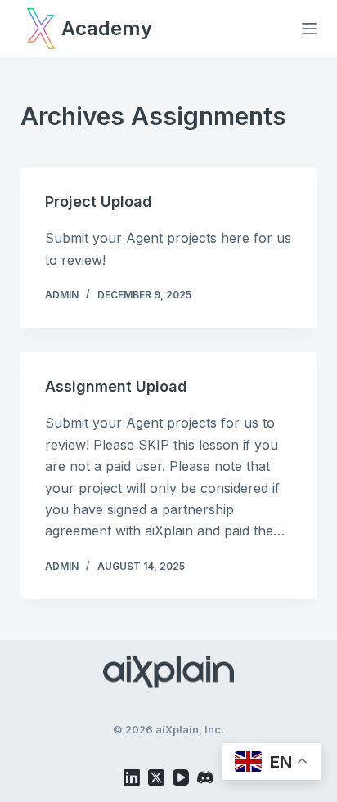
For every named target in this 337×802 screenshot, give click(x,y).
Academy (106, 28)
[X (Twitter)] (156, 777)
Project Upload (98, 201)
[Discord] (205, 777)
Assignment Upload (116, 386)
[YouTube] (181, 777)
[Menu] (309, 28)
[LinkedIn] (132, 777)
